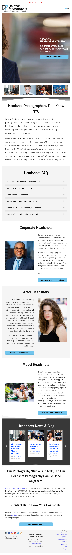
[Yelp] (38, 2)
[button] (36, 182)
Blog (66, 546)
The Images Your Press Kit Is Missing (36, 446)
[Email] (41, 2)
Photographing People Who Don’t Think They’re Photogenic (16, 448)
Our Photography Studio (15, 488)
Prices (65, 543)
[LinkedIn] (35, 2)
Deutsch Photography (61, 548)
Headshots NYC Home (61, 532)
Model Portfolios (62, 539)
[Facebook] (29, 2)
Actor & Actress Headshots (60, 537)
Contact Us (64, 544)
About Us (64, 541)
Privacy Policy (63, 549)
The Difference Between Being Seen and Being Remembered (53, 447)
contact (14, 515)
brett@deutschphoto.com (36, 543)
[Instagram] (32, 2)
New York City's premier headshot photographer (36, 535)
